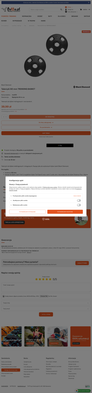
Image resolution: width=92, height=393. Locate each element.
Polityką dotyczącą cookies (50, 187)
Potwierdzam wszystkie (65, 212)
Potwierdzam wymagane (27, 212)
